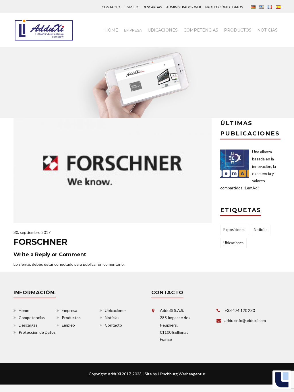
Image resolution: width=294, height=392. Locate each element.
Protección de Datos (224, 7)
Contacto (111, 7)
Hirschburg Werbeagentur (181, 373)
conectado (64, 264)
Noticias (267, 30)
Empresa (69, 310)
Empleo (131, 7)
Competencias (200, 30)
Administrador (183, 7)
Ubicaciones (163, 30)
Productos (238, 30)
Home (111, 30)
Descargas (152, 7)
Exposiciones (234, 229)
